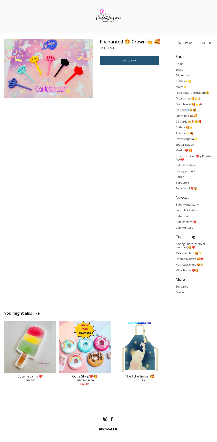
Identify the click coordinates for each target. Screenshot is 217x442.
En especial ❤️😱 (186, 188)
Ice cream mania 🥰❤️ (190, 259)
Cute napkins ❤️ (186, 222)
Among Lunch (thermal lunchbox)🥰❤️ (190, 245)
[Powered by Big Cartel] (108, 429)
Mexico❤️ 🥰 (184, 150)
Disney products (186, 171)
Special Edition (185, 144)
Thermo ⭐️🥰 (184, 133)
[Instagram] (105, 418)
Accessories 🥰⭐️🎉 (188, 98)
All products (183, 75)
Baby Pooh (183, 216)
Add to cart (129, 60)
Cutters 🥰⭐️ (184, 127)
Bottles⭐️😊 (184, 81)
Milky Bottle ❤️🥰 (187, 270)
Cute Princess (184, 227)
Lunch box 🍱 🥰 (186, 116)
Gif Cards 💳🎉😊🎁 (188, 121)
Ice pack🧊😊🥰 (186, 110)
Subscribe (182, 286)
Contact (180, 292)
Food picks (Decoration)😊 (192, 93)
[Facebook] (111, 418)
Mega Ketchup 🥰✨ (189, 253)
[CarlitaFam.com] (109, 16)
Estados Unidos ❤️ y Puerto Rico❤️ (193, 157)
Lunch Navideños (187, 210)
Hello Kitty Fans (185, 165)
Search (180, 69)
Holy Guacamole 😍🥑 (190, 264)
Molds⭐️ (181, 87)
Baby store (183, 183)
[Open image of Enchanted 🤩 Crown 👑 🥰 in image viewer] (48, 68)
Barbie (180, 177)
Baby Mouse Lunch (188, 204)
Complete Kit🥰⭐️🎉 (189, 104)
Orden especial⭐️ (187, 139)
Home (179, 64)
